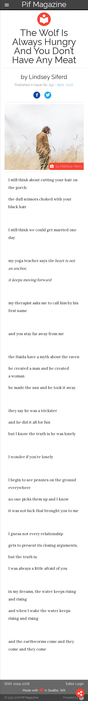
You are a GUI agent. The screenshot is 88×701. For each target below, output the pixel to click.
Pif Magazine (29, 697)
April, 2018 (65, 85)
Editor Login (75, 684)
